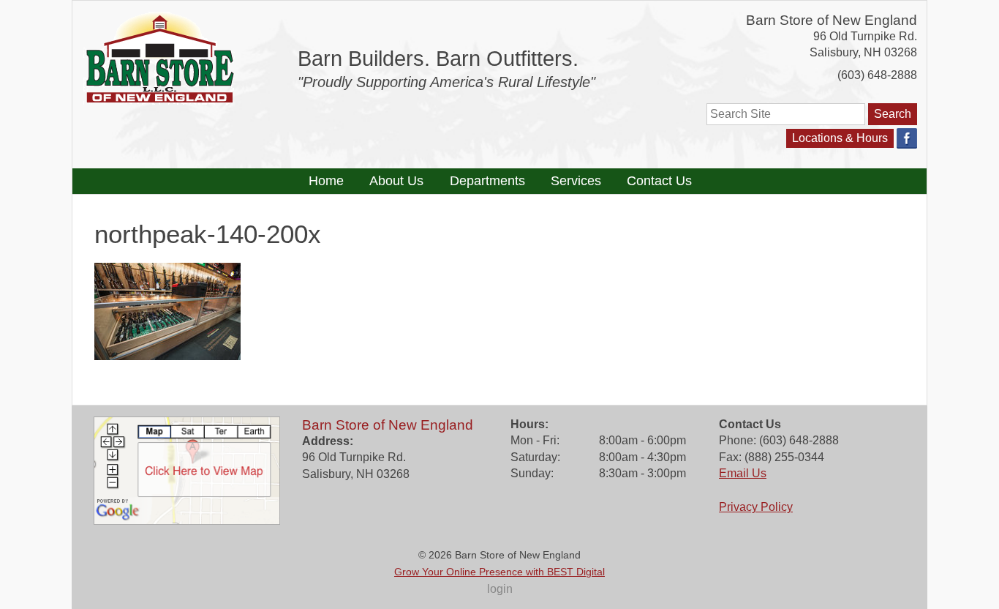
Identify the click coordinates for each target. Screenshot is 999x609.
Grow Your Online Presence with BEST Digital (499, 572)
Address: (327, 441)
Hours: (529, 424)
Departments (487, 180)
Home (326, 180)
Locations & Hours (840, 138)
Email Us (742, 473)
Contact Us (659, 180)
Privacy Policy (756, 507)
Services (576, 180)
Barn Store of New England (831, 20)
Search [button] (892, 114)
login (500, 589)
